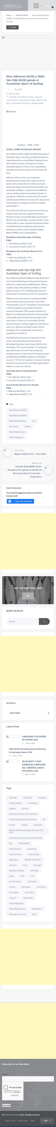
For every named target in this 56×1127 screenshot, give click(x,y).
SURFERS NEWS (22, 15)
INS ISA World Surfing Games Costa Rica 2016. (26, 831)
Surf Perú (41, 887)
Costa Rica (32, 803)
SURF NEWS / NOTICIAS (21, 103)
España (12, 808)
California (27, 798)
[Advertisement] (28, 541)
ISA (10, 843)
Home (8, 15)
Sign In (47, 6)
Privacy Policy (23, 1121)
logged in (21, 493)
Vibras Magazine (16, 437)
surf (34, 421)
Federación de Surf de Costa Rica (23, 814)
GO (28, 596)
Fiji (44, 819)
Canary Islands (15, 803)
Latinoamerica (15, 854)
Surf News (13, 426)
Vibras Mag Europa (17, 432)
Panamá (12, 865)
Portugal (37, 865)
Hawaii (24, 825)
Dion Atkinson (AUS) (25, 97)
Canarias (42, 798)
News (32, 1121)
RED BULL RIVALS (16, 871)
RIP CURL (34, 871)
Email (5, 1074)
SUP (22, 876)
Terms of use (10, 1121)
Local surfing (33, 854)
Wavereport (37, 909)
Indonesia (38, 825)
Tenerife (12, 898)
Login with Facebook (23, 501)
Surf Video (29, 892)
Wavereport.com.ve (17, 914)
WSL (34, 914)
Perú (25, 865)
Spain (11, 876)
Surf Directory (15, 882)
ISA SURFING (24, 843)
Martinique (13, 860)
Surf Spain (13, 892)
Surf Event (32, 882)
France (12, 825)
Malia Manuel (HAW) (27, 100)
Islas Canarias (15, 849)
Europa (25, 808)
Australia (13, 97)
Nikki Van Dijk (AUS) (17, 421)
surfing (28, 426)
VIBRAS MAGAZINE (12, 1115)
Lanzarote (31, 849)
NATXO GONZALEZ (33, 860)
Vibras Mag (28, 898)
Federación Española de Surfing (22, 819)
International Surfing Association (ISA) (25, 838)
